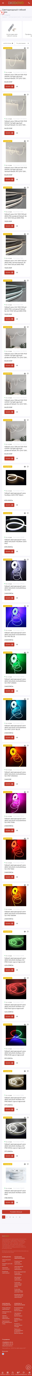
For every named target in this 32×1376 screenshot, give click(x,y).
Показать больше (16, 1212)
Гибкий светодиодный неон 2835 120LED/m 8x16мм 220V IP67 (15, 1192)
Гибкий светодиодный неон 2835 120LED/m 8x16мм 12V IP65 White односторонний (15, 1146)
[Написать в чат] (28, 1367)
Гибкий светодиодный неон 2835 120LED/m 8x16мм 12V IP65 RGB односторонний (15, 1053)
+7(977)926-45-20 (7, 1344)
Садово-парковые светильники (5, 1317)
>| (19, 1217)
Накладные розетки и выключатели (18, 1314)
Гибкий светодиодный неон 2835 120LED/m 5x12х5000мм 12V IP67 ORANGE (15, 774)
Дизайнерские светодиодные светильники (18, 1296)
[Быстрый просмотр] (17, 86)
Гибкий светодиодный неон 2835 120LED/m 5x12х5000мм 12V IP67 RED (15, 867)
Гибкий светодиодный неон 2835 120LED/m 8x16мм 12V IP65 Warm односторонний (15, 1099)
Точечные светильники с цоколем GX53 (18, 1291)
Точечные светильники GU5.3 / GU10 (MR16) (18, 1284)
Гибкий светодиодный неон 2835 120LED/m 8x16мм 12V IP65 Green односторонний (15, 960)
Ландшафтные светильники (6, 1308)
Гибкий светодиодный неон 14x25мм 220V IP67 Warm (15, 494)
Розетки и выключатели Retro (18, 1320)
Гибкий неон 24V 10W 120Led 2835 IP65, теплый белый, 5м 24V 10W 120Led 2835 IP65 (15, 262)
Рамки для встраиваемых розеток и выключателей (18, 1331)
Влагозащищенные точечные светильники (20, 1273)
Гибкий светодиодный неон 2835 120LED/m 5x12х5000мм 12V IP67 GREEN (15, 681)
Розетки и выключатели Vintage (18, 1325)
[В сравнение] (25, 48)
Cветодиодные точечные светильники (18, 1268)
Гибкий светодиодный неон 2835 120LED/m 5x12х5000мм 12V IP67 (15, 588)
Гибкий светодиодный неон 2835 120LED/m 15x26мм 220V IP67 (15, 541)
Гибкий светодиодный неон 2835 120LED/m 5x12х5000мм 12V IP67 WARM (15, 913)
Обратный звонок (7, 1345)
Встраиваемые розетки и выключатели (18, 1309)
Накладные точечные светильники (18, 1279)
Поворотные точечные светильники (18, 1263)
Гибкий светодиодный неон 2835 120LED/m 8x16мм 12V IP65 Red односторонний (15, 1006)
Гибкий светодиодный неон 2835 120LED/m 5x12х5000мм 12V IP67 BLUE (15, 634)
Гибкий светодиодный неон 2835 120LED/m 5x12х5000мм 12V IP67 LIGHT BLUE (15, 727)
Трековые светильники (5, 1268)
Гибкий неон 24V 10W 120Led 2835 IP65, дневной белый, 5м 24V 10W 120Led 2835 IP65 (15, 216)
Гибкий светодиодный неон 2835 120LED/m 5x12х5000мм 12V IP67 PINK (15, 820)
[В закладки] (28, 48)
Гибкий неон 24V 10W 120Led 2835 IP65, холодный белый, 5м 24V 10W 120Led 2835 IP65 (15, 309)
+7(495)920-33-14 (7, 1342)
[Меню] (3, 3)
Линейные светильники (5, 1272)
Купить (8, 86)
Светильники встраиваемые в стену (7, 1322)
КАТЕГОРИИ (7, 43)
